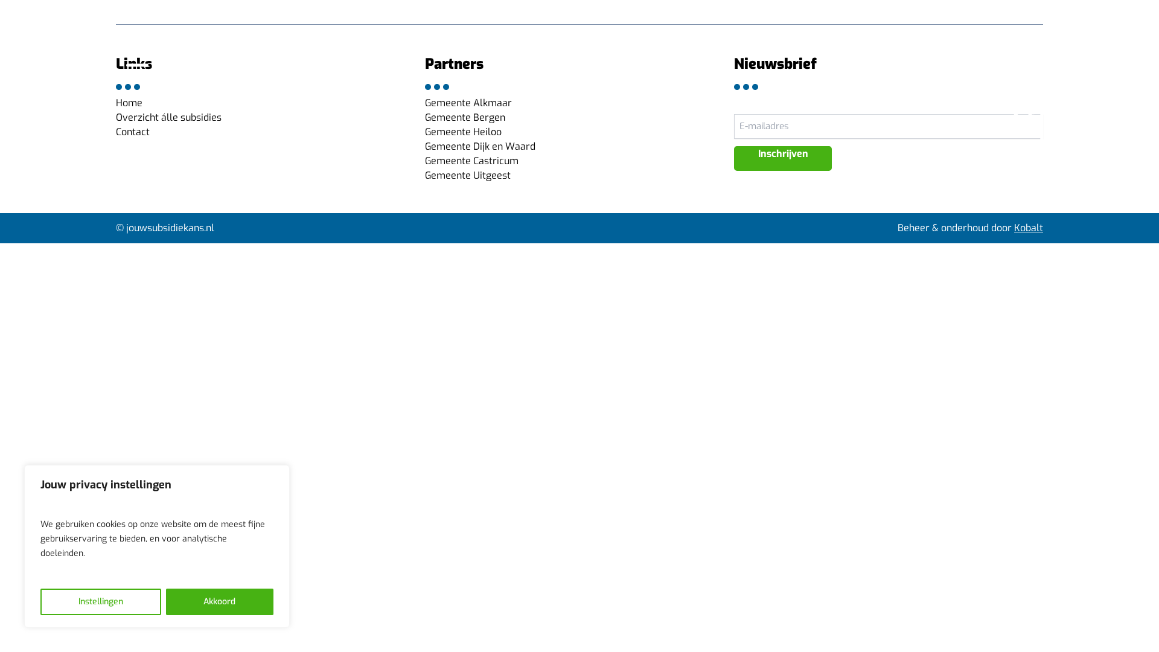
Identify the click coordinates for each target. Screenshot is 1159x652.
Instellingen (100, 601)
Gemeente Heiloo (463, 132)
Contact (133, 132)
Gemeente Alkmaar (468, 103)
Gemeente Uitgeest (468, 175)
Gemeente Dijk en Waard (480, 146)
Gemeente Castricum (472, 161)
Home (129, 103)
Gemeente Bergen (465, 117)
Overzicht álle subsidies (169, 117)
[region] (157, 546)
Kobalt (1028, 228)
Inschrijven (783, 153)
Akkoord (219, 601)
